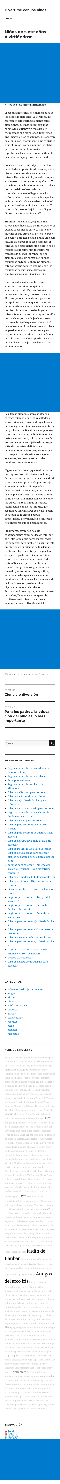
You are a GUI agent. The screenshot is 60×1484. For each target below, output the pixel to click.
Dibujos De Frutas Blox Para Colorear (29, 848)
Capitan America (23, 1155)
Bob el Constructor (38, 1282)
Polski (11, 1431)
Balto (22, 1135)
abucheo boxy (34, 1201)
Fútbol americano (20, 1159)
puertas (8, 1167)
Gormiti (46, 1114)
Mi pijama (15, 1131)
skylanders (10, 1058)
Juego (11, 1025)
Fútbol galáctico (18, 1252)
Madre (23, 1264)
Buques (31, 1106)
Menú (9, 18)
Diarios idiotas (22, 1368)
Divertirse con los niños (25, 10)
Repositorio (10, 1221)
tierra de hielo (34, 1400)
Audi (25, 1086)
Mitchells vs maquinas (42, 1352)
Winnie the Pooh (13, 1343)
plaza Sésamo (27, 1396)
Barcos (12, 1013)
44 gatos (9, 1163)
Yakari (40, 1102)
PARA (35, 1380)
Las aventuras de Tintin (24, 1213)
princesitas (36, 1074)
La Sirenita (40, 1062)
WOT (14, 1237)
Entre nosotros (31, 1295)
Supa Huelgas (28, 1275)
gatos (15, 1323)
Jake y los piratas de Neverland (29, 1191)
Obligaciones (32, 1135)
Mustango (48, 1217)
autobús (35, 1323)
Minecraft (19, 1372)
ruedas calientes (21, 1167)
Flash (32, 1268)
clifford (19, 1062)
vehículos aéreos (18, 1005)
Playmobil (10, 1405)
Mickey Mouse (21, 1078)
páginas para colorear (17, 1355)
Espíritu (22, 1335)
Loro (47, 1311)
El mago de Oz (30, 1143)
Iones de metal (12, 1135)
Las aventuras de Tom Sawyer (32, 1205)
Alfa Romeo (19, 1163)
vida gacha (32, 1171)
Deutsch (12, 1435)
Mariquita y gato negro (16, 1183)
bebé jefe (40, 1311)
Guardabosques (12, 1171)
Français (13, 1436)
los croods (28, 1319)
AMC (24, 1106)
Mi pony (9, 1331)
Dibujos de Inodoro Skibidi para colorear (31, 877)
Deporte (12, 1009)
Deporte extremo (44, 1086)
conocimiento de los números (29, 1118)
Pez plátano (45, 1090)
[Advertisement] (30, 73)
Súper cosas (25, 1352)
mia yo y (29, 1376)
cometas (43, 1209)
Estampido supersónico (16, 1287)
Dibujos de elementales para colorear (29, 937)
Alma (27, 1139)
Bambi (45, 1127)
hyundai (16, 1225)
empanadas (47, 1376)
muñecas (9, 1191)
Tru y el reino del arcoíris (34, 1307)
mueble (48, 1139)
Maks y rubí (29, 1291)
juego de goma (18, 1327)
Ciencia (44, 674)
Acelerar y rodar (37, 1167)
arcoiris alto (11, 1114)
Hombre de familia (31, 1331)
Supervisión (34, 1070)
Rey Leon (22, 1201)
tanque (51, 1343)
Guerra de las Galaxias (16, 1066)
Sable (29, 1147)
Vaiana (32, 1123)
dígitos (16, 1175)
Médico (50, 1062)
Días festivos (15, 1017)
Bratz (45, 1074)
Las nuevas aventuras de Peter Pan (22, 1090)
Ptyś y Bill (48, 1110)
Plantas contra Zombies (34, 1409)
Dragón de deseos (31, 1187)
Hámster (45, 1078)
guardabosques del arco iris (26, 1364)
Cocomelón (32, 1372)
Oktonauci (10, 1245)
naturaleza (19, 1376)
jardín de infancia (13, 1187)
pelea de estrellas (39, 1343)
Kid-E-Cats (40, 1268)
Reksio (37, 1376)
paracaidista (11, 1201)
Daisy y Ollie (49, 1360)
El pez (16, 1352)
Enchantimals (41, 1241)
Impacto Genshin (43, 1291)
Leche (33, 1159)
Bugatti (8, 1323)
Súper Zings (26, 1131)
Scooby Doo (32, 1163)
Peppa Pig (42, 1405)
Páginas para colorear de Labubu (27, 776)
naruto (31, 1098)
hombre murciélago (45, 1327)
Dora (48, 1183)
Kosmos (46, 1388)
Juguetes (12, 1029)
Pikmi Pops (26, 1360)
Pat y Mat (29, 1241)
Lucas (19, 1058)
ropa (19, 1275)
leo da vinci (32, 1066)
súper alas (38, 1360)
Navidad (29, 1151)
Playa (8, 1327)
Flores (11, 997)
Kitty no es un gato (37, 1183)
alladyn (8, 1364)
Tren (23, 1196)
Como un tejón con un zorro (18, 1380)
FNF (47, 1118)
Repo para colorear (19, 780)
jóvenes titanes (12, 1396)
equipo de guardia (44, 1179)
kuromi (31, 1086)
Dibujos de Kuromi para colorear (27, 792)
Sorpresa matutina (14, 1291)
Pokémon (31, 1335)
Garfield (29, 1299)
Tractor (49, 1221)
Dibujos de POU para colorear (25, 820)
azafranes (16, 1127)
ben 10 (40, 1143)
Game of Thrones (36, 1196)
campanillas (17, 1268)
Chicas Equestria (34, 1114)
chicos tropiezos (28, 1405)
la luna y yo (19, 1094)
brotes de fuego (12, 1392)
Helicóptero (41, 1106)
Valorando (10, 1062)
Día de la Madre (38, 1175)
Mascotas (13, 1033)
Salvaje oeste (23, 1221)
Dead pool (46, 1201)
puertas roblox (37, 1221)
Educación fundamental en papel (38, 1058)
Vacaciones (39, 1299)
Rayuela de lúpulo (24, 1110)
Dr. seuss (16, 1347)
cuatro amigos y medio (16, 1400)
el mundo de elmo (13, 1086)
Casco (19, 1143)
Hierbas (51, 1106)
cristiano (13, 674)
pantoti (37, 1319)
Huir (15, 1098)
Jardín (28, 1237)
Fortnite (21, 1139)
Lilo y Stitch (29, 1062)
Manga (18, 1245)
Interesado (25, 1315)
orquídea (20, 1209)
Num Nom (25, 1225)
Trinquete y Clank (26, 1082)
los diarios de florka (14, 1241)
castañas (43, 1066)
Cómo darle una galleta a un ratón (33, 1233)
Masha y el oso (45, 1163)
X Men (41, 1139)
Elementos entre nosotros (28, 1388)
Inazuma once (19, 1147)
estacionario (42, 1123)
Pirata (30, 1347)
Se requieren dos (39, 1339)
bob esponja (11, 1205)
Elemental (44, 1323)
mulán (51, 1339)
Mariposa (46, 1131)
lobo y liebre (34, 1078)
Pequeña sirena (30, 1245)
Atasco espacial (47, 1229)
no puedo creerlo (22, 1074)
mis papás (18, 1409)
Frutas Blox (46, 1187)
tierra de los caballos (31, 1127)
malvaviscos (32, 1209)
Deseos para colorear (20, 957)
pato (17, 1405)
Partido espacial (19, 1229)
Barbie (45, 1400)
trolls (50, 1241)
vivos (32, 1356)
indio (33, 1225)
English (12, 1433)
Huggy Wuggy (28, 1179)
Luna (26, 1268)
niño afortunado (34, 1217)
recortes (12, 1021)
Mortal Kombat (23, 1339)
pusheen (17, 1331)
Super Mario (33, 1229)
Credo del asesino (43, 1396)
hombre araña (17, 1151)
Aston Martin (38, 1147)
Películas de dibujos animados (25, 989)
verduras (37, 1131)
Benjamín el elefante (41, 1237)
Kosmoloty (26, 1259)
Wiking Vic (25, 1175)
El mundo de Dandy (40, 1392)
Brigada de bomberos (37, 1264)
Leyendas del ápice (35, 1094)
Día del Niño (40, 1151)
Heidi (24, 1347)
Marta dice (22, 1098)
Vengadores (10, 1233)
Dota (51, 1347)
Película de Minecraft (25, 1102)
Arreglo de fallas (44, 1159)
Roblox (17, 1359)
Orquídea (9, 1094)
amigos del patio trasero (17, 1123)
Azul (39, 1213)
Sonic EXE (10, 1118)
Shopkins (25, 1392)
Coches (8, 1237)
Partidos (46, 1319)
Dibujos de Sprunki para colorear (27, 796)
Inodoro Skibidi (41, 1347)
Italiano (12, 1438)
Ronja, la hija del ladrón (21, 1303)
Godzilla (42, 1245)
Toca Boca (10, 1110)
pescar (21, 1237)
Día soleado (19, 1299)
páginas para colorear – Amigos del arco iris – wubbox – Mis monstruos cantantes (29, 868)
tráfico (8, 1225)
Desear (19, 1319)
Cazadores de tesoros (15, 1217)
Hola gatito (10, 1143)
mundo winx (11, 1082)
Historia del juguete (38, 1287)
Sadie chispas (28, 1311)
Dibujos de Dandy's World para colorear (31, 808)
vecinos (8, 1352)
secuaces (40, 1225)
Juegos (11, 993)
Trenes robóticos (38, 1368)
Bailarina (25, 1343)
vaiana (21, 1114)
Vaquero (31, 1327)
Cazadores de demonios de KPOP (28, 1384)
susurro (17, 1311)
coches (8, 1159)
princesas (38, 1110)
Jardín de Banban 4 (44, 1082)
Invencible (10, 1155)
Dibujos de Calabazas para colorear (28, 852)
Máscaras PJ (24, 1323)
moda (24, 1171)
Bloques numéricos (14, 1295)
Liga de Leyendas (41, 1155)
